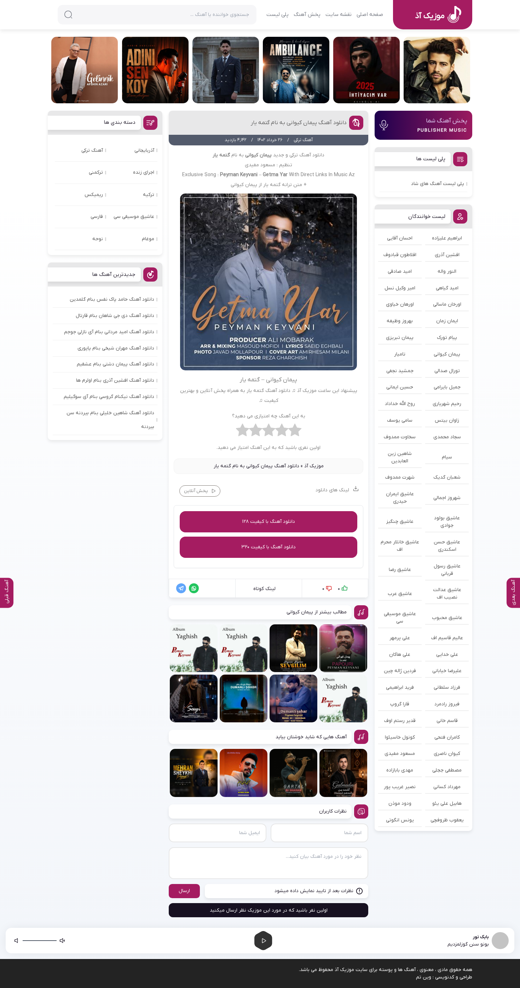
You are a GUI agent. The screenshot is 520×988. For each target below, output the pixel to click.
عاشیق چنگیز (400, 521)
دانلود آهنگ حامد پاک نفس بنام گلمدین (112, 299)
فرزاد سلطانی (447, 687)
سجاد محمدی (447, 437)
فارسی (97, 216)
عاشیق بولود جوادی (447, 522)
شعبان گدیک (447, 477)
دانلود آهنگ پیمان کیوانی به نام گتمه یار (299, 122)
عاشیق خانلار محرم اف (400, 546)
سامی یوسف (399, 420)
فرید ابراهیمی (400, 687)
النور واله (447, 271)
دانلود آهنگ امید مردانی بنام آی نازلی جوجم (109, 332)
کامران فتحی (447, 737)
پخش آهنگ (307, 14)
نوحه (97, 239)
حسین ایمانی (399, 387)
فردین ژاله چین (400, 671)
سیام (447, 457)
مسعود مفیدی (400, 753)
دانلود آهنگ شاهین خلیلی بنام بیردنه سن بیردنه (110, 420)
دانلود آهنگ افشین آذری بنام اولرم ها (115, 380)
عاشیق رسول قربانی (447, 570)
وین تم (423, 977)
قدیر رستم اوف (400, 720)
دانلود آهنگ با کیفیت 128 (268, 521)
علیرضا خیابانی (447, 671)
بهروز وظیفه (400, 321)
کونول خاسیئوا (400, 737)
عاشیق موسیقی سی (400, 618)
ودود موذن (399, 803)
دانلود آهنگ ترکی (306, 155)
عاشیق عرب (400, 593)
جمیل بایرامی (447, 387)
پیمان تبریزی (400, 337)
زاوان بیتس (447, 420)
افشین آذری (447, 255)
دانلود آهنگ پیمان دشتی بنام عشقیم (115, 364)
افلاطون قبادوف (399, 255)
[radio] (294, 431)
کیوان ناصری (447, 753)
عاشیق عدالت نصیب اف (447, 594)
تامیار (399, 354)
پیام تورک (447, 337)
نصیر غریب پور (400, 787)
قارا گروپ (399, 704)
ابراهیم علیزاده (447, 238)
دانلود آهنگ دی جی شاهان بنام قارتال (115, 315)
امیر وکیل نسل (400, 288)
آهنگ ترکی (92, 150)
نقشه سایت (338, 14)
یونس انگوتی (400, 820)
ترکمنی (96, 172)
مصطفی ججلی (447, 770)
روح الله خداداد (400, 403)
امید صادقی (400, 271)
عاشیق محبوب (447, 617)
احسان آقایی (399, 238)
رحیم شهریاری (447, 403)
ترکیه (148, 194)
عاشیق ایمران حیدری (400, 498)
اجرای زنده (143, 172)
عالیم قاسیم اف (447, 638)
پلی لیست (277, 14)
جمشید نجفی (400, 371)
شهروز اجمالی (447, 498)
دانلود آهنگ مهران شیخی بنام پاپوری (115, 348)
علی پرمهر (399, 638)
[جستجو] (68, 14)
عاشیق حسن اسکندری (447, 546)
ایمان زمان (447, 321)
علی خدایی (447, 654)
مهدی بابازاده (399, 770)
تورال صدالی (447, 371)
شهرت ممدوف (400, 477)
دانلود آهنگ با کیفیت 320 (268, 547)
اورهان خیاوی (400, 304)
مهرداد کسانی (447, 787)
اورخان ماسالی (447, 304)
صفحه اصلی (370, 14)
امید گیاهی (447, 288)
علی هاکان (399, 654)
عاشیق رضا (400, 569)
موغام (148, 239)
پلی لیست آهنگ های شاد (437, 183)
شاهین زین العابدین (400, 457)
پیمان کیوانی (447, 354)
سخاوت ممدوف (400, 437)
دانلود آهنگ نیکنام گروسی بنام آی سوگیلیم (109, 396)
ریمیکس (94, 194)
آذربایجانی (144, 150)
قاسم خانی (447, 720)
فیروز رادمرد (447, 704)
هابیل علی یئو (447, 803)
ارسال (184, 891)
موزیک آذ (314, 466)
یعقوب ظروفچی (447, 820)
